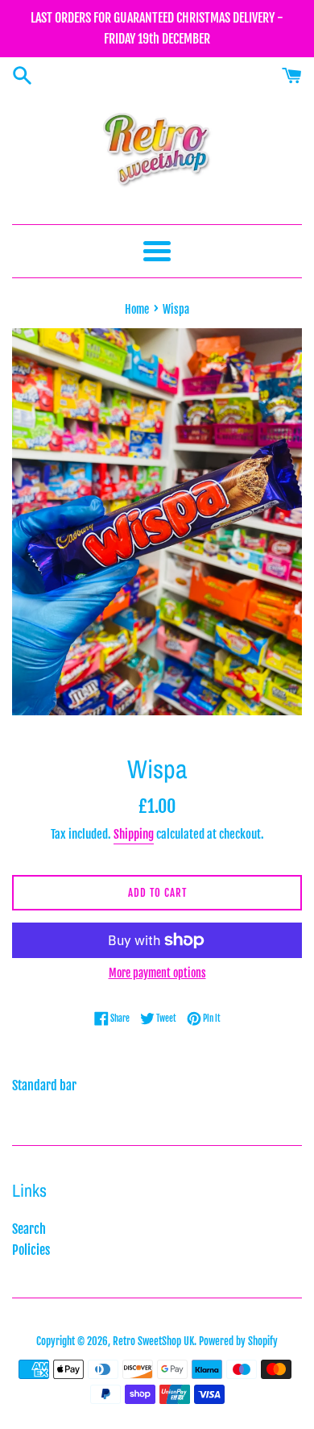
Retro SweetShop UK (153, 1341)
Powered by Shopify (238, 1341)
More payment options (157, 973)
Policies (31, 1250)
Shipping (134, 834)
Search (29, 1229)
